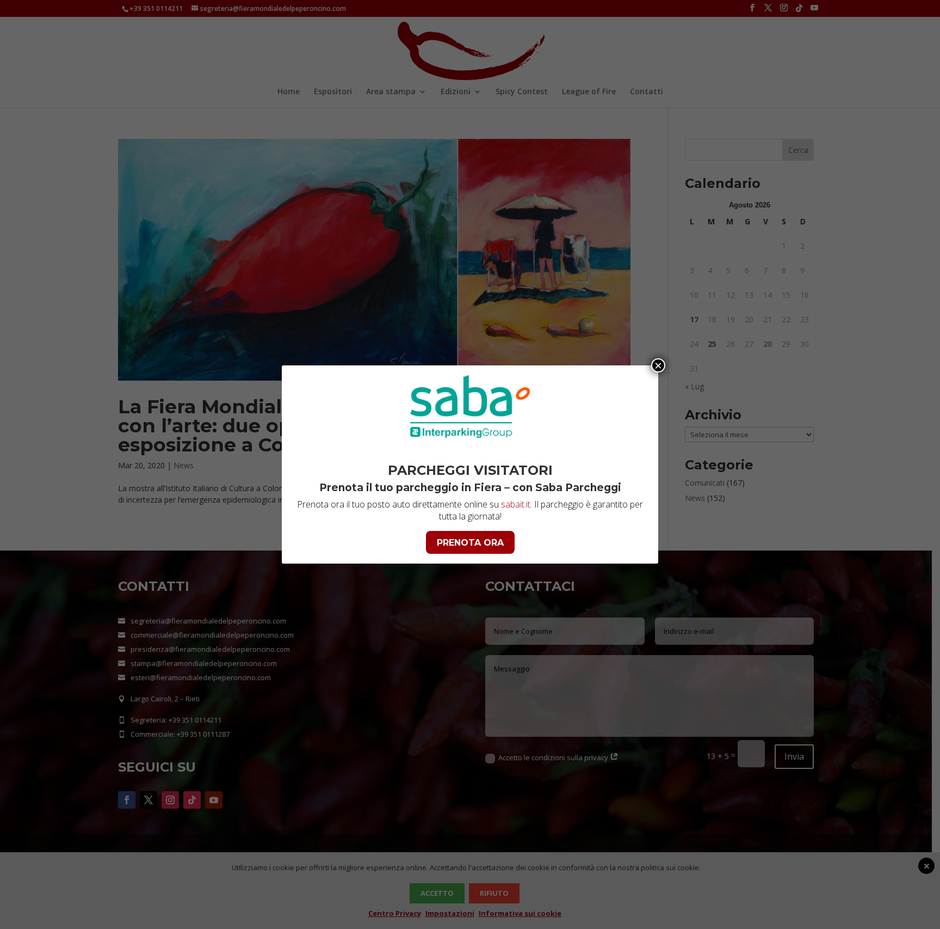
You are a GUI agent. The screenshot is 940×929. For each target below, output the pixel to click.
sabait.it (515, 504)
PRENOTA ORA (470, 542)
